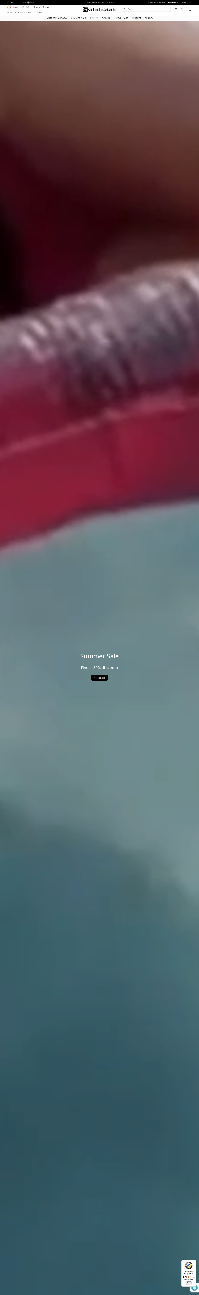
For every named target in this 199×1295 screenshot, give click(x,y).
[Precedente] (77, 2)
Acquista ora (99, 678)
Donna (36, 7)
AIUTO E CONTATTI (35, 12)
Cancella (165, 9)
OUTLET (136, 18)
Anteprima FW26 (56, 18)
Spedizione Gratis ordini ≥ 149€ (99, 2)
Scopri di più (186, 2)
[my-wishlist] (182, 9)
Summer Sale (78, 18)
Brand (149, 18)
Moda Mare (121, 18)
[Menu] (194, 1262)
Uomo (45, 7)
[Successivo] (122, 2)
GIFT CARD (11, 12)
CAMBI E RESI (22, 12)
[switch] (189, 1283)
